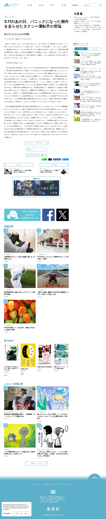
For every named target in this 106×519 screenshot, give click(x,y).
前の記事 (18, 165)
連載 (41, 5)
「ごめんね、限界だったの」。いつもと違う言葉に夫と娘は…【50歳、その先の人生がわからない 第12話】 (52, 454)
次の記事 (54, 165)
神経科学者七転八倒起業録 (44, 367)
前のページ (31, 149)
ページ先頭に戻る (94, 480)
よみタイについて (37, 484)
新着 (30, 5)
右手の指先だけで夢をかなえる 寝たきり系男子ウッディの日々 (11, 368)
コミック (95, 49)
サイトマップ (56, 484)
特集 (63, 5)
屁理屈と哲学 (24, 369)
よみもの (81, 48)
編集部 (75, 5)
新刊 (52, 5)
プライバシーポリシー (67, 484)
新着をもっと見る (36, 463)
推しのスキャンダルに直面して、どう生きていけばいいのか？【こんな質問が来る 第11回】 (52, 416)
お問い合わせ (47, 484)
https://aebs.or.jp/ (53, 501)
